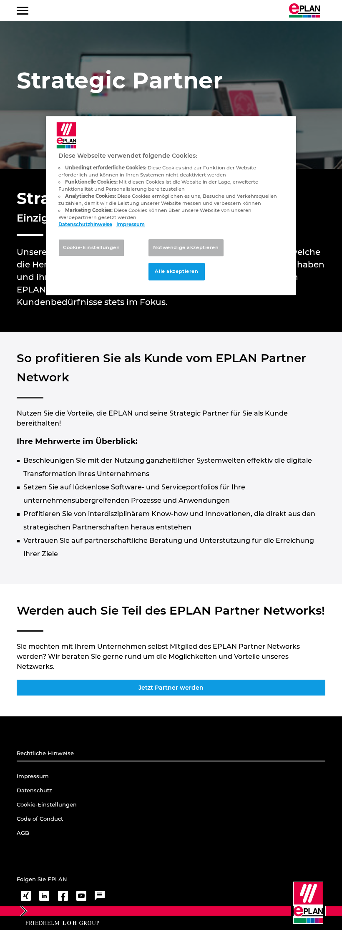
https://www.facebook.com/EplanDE (63, 896)
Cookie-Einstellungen (91, 247)
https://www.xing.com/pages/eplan (26, 896)
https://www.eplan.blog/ (100, 896)
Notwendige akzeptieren (186, 247)
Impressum (130, 225)
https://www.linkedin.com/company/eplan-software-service (44, 896)
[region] (171, 205)
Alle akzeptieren (176, 272)
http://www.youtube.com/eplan (81, 896)
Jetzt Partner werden (171, 687)
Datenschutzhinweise (85, 225)
